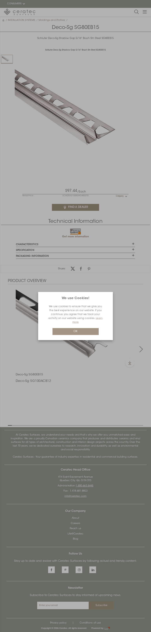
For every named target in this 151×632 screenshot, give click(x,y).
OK (75, 331)
